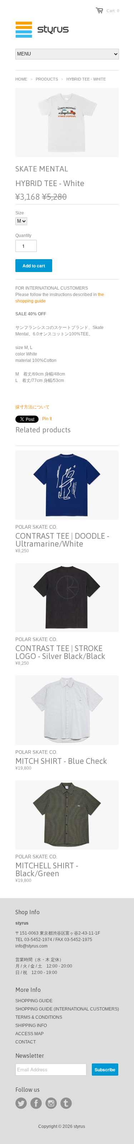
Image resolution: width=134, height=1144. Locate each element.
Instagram (51, 1103)
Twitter (21, 1103)
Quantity (23, 235)
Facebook (36, 1103)
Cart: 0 (112, 10)
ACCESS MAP (29, 1033)
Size (19, 212)
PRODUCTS (47, 79)
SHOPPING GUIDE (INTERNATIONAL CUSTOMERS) (67, 1009)
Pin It (47, 418)
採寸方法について (32, 406)
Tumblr (66, 1103)
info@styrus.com (31, 946)
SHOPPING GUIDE (34, 1000)
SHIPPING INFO (31, 1025)
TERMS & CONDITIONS (38, 1017)
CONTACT (25, 1041)
